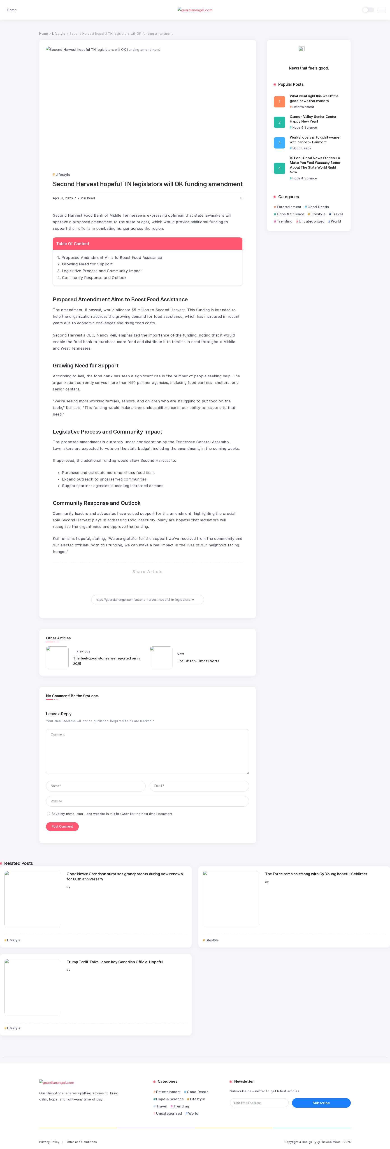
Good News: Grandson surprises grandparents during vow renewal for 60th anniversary (125, 876)
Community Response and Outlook (94, 277)
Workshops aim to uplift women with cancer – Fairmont (315, 139)
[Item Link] (33, 899)
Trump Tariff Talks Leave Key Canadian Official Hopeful (115, 962)
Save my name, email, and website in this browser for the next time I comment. (112, 814)
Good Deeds (318, 207)
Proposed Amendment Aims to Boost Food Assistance (111, 257)
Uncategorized (312, 221)
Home (43, 33)
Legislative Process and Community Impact (102, 271)
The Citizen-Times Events (198, 661)
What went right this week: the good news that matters (314, 98)
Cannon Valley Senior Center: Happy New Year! (313, 118)
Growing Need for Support (87, 264)
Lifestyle (58, 33)
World (336, 221)
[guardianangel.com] (195, 9)
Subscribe (321, 1103)
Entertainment (289, 207)
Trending (285, 221)
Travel (337, 214)
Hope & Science (290, 214)
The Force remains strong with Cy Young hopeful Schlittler (316, 874)
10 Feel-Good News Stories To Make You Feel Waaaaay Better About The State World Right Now (315, 165)
